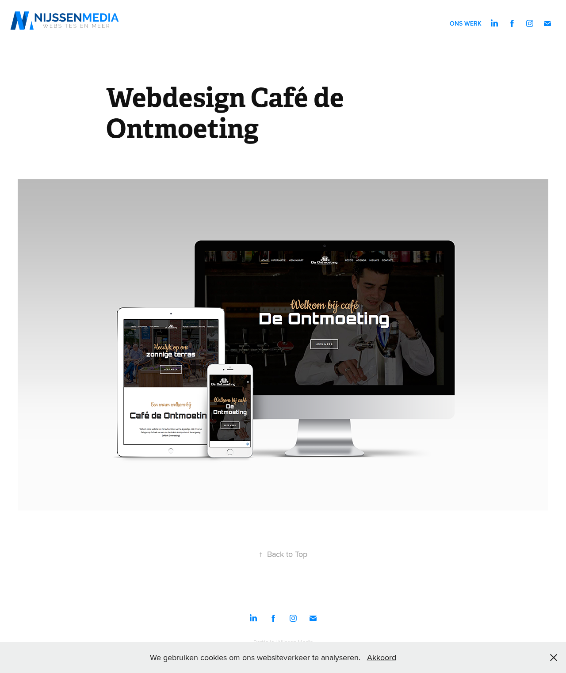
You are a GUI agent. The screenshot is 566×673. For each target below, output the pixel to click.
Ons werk (466, 23)
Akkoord (381, 657)
